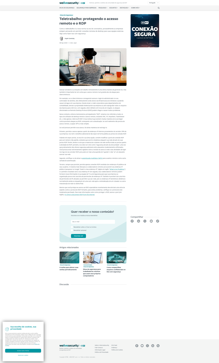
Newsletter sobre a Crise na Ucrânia (85, 227)
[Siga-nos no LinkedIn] (152, 345)
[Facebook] (132, 221)
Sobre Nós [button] (135, 8)
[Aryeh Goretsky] (62, 38)
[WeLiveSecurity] (73, 3)
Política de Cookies (117, 350)
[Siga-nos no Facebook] (136, 345)
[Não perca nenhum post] (158, 345)
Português (152, 3)
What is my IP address (117, 169)
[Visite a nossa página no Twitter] (147, 345)
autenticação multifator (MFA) (92, 158)
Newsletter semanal (80, 230)
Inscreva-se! (78, 236)
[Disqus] (93, 311)
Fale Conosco (99, 347)
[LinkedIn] (138, 221)
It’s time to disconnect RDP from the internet (80, 195)
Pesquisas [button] (102, 8)
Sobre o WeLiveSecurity (102, 345)
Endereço (114, 347)
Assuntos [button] (113, 8)
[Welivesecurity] (72, 345)
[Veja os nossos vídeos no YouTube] (142, 345)
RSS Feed (114, 345)
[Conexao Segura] (145, 31)
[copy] (157, 221)
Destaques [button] (124, 8)
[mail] (151, 221)
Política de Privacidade (101, 352)
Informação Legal (100, 350)
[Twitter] (144, 221)
